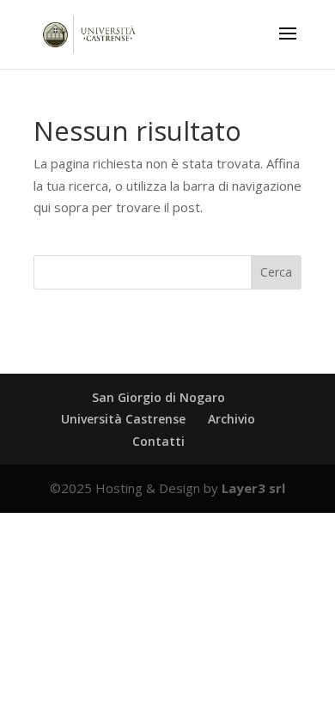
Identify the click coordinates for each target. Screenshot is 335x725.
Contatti (158, 441)
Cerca (276, 272)
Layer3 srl (253, 488)
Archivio (231, 419)
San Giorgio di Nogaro (158, 397)
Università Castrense (123, 419)
